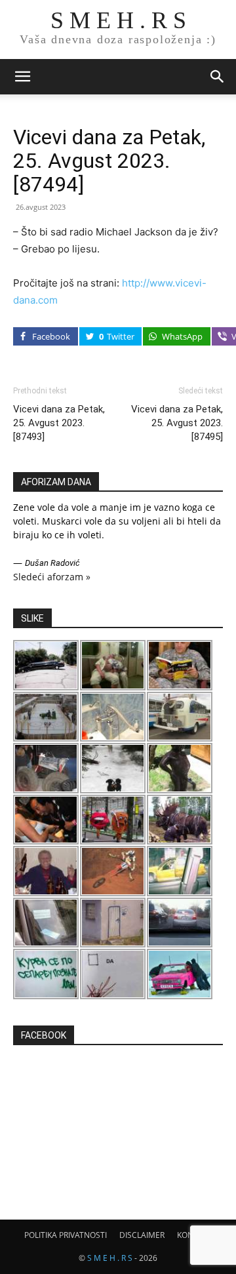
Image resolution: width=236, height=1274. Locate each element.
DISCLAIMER (142, 1235)
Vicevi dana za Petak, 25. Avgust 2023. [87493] (59, 423)
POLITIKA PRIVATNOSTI (65, 1235)
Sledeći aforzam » (51, 576)
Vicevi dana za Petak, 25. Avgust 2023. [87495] (177, 423)
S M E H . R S (109, 1258)
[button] (22, 76)
